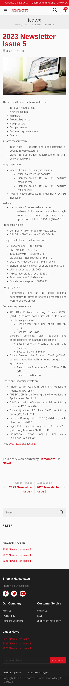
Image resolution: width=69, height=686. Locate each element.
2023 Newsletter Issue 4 (21, 489)
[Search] (54, 10)
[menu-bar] (6, 10)
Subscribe (58, 660)
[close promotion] (66, 3)
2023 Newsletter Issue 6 (48, 489)
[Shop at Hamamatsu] (20, 10)
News (7, 463)
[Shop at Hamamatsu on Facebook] (6, 594)
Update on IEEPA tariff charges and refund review (34, 2)
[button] (61, 512)
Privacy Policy (9, 616)
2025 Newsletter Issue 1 (17, 560)
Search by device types (38, 672)
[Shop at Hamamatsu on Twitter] (14, 594)
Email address (13, 660)
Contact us (42, 611)
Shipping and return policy (49, 621)
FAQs (39, 616)
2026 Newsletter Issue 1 (17, 555)
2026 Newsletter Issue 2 (17, 549)
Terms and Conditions (13, 621)
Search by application (12, 672)
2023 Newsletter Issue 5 (29, 40)
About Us (7, 611)
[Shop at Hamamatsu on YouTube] (23, 594)
